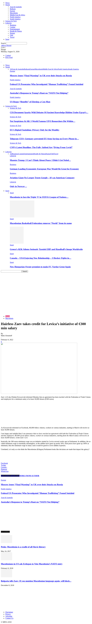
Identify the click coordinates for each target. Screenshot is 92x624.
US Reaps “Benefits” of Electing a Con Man (30, 102)
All (11, 69)
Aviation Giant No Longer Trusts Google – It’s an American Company (42, 178)
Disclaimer (9, 612)
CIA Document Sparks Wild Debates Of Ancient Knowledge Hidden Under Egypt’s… (49, 112)
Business (13, 25)
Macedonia (14, 13)
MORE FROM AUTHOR (29, 476)
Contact (8, 55)
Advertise (8, 616)
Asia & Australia (16, 7)
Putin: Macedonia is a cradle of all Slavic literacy (23, 547)
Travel (12, 37)
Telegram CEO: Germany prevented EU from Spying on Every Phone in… (44, 139)
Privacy (8, 614)
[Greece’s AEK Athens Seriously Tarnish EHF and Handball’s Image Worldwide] (17, 243)
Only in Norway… (18, 186)
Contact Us (9, 618)
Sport (7, 39)
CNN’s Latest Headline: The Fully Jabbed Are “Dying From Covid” (41, 147)
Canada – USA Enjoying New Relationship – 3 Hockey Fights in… (40, 258)
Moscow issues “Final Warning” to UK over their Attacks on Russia (41, 75)
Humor (12, 33)
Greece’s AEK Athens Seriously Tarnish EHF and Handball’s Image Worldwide (46, 249)
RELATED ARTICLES (10, 476)
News (7, 3)
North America (15, 17)
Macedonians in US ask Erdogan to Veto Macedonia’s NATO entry (31, 564)
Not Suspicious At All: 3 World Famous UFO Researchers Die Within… (42, 121)
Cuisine (12, 27)
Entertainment (15, 29)
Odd (11, 35)
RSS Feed (9, 57)
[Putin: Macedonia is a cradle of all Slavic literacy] (6, 542)
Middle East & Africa (17, 15)
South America (15, 19)
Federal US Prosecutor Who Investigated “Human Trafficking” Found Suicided (46, 84)
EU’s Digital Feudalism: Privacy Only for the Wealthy (34, 130)
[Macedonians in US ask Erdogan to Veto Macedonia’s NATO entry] (6, 560)
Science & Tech (11, 21)
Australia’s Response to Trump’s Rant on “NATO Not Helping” (39, 93)
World (7, 5)
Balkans (13, 9)
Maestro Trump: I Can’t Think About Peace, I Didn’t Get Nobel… (40, 160)
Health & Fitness (16, 31)
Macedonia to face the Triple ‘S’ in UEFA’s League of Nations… (39, 197)
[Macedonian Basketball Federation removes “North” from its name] (22, 217)
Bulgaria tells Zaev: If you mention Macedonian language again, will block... (36, 581)
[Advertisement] (46, 289)
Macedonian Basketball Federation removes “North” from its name (41, 223)
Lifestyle (8, 23)
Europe (12, 11)
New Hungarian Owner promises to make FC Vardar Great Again (40, 267)
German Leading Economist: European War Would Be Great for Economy (44, 169)
